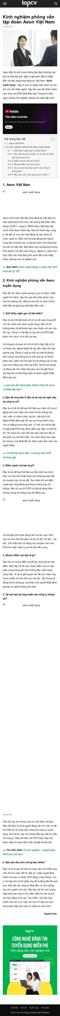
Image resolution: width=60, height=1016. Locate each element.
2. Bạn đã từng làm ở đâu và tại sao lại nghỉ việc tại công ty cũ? (33, 155)
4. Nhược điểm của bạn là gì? (26, 164)
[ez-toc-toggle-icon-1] (51, 139)
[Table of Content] (52, 139)
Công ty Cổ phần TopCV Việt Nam (36, 1012)
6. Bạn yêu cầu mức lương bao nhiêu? (30, 174)
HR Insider (45, 1008)
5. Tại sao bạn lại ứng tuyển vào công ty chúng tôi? (31, 169)
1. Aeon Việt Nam (16, 143)
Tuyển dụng (34, 1008)
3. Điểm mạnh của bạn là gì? (26, 160)
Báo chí (24, 1008)
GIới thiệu (14, 1008)
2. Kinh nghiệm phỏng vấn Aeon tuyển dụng (29, 146)
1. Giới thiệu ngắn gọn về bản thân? (29, 150)
